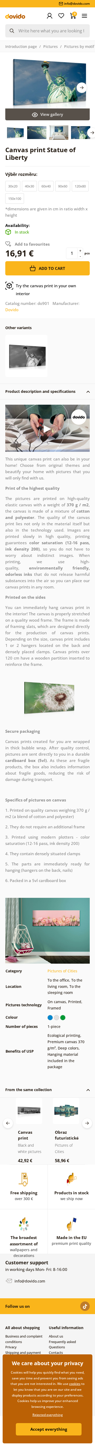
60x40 (46, 186)
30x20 (12, 186)
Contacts (56, 1352)
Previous (8, 1123)
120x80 (80, 186)
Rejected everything (47, 1415)
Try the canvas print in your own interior (46, 289)
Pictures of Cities (62, 970)
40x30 (29, 186)
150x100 (14, 198)
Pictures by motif (79, 46)
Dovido (11, 309)
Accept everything (48, 1429)
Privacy (11, 1347)
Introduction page (21, 46)
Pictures (50, 46)
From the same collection (28, 1089)
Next (82, 87)
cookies (74, 1383)
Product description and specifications (40, 391)
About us (56, 1336)
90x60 (62, 186)
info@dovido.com (29, 1281)
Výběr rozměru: (22, 174)
